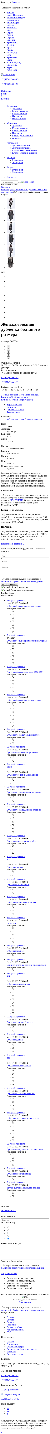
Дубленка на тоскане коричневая (22, 752)
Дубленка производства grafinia (22, 841)
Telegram (16, 1394)
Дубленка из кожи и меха (19, 1174)
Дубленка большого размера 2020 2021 (25, 672)
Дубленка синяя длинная (18, 984)
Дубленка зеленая (15, 951)
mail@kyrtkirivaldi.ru (10, 1399)
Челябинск (12, 27)
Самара (10, 25)
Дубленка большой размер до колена (24, 606)
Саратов (10, 37)
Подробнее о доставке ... (12, 544)
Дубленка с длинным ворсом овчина (24, 792)
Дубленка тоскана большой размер (23, 735)
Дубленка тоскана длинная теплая (23, 1118)
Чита (9, 55)
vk (8, 1408)
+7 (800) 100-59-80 (9, 1389)
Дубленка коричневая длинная (21, 902)
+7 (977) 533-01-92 (9, 84)
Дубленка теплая (15, 867)
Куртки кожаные (20, 111)
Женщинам (12, 106)
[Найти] (19, 182)
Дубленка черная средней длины (22, 775)
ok (8, 1411)
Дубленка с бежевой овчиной (21, 1093)
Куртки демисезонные (22, 135)
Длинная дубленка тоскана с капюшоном (26, 965)
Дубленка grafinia (15, 1040)
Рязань (10, 50)
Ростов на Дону (14, 62)
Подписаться (25, 1302)
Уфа (9, 30)
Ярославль (12, 65)
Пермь (10, 32)
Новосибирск (13, 22)
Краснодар (12, 57)
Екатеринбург (13, 20)
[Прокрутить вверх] (1, 1431)
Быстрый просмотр (16, 600)
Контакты (11, 177)
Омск (9, 60)
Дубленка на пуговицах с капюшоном (25, 1149)
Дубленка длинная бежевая (19, 1022)
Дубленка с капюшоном (18, 884)
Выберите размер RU (11, 387)
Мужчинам (12, 123)
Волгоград (12, 52)
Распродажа (12, 143)
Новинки (11, 157)
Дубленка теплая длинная (19, 1065)
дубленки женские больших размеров (24, 419)
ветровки (16, 138)
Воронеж (11, 40)
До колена (11, 923)
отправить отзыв (9, 1273)
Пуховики (17, 116)
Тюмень (10, 45)
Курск (9, 67)
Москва (10, 12)
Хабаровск (12, 70)
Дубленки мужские (21, 148)
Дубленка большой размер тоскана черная (27, 641)
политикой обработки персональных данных (22, 581)
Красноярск (12, 42)
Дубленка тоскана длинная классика (24, 810)
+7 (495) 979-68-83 (9, 79)
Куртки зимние (19, 113)
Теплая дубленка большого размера (23, 1188)
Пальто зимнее (19, 118)
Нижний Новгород (16, 17)
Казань (10, 35)
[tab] (14, 404)
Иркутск (11, 47)
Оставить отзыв (8, 1210)
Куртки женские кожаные (24, 150)
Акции (10, 167)
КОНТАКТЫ (16, 500)
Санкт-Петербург (15, 15)
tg (7, 1413)
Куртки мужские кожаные (24, 153)
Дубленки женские (21, 145)
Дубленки (17, 108)
